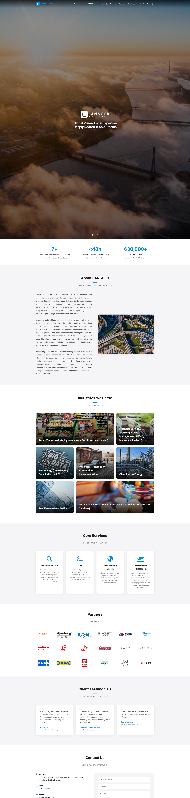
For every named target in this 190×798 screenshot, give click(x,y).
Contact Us (144, 4)
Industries (99, 4)
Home (76, 4)
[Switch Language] (152, 4)
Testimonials (132, 4)
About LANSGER (87, 4)
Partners (122, 4)
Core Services (111, 4)
